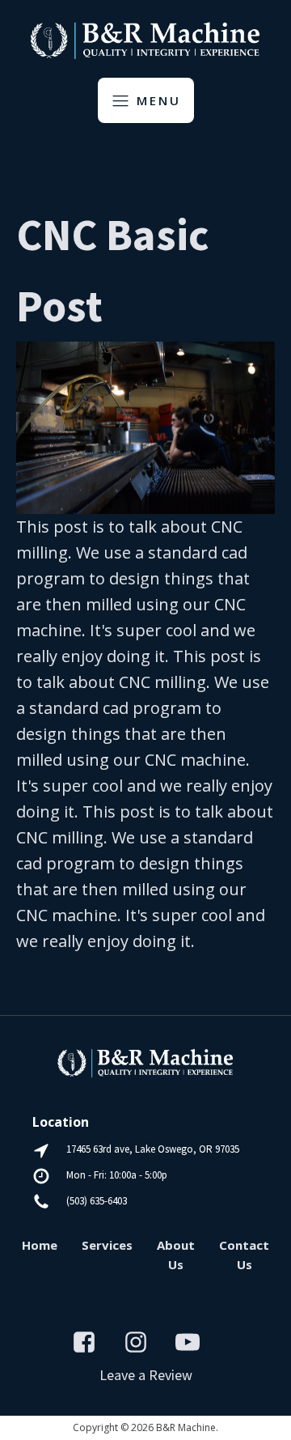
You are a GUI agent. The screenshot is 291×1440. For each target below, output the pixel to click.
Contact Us (244, 1254)
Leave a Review (145, 1375)
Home (39, 1245)
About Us (176, 1254)
